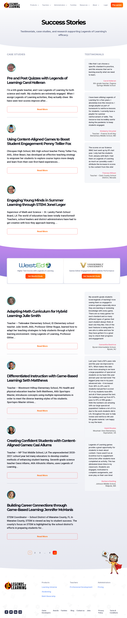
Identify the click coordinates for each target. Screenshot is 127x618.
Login (106, 5)
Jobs (88, 611)
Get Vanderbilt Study (91, 276)
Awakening (46, 592)
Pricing (101, 587)
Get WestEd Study (35, 276)
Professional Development (81, 587)
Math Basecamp (48, 596)
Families (73, 5)
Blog (72, 611)
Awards (56, 611)
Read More (42, 109)
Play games (117, 5)
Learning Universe (49, 587)
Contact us (80, 611)
